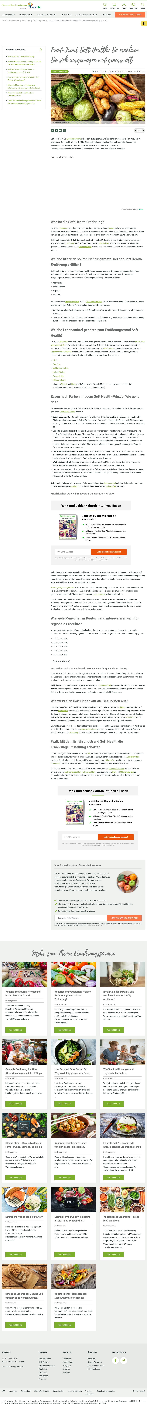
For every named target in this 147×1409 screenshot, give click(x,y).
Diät (88, 753)
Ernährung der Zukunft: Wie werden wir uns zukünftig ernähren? (118, 995)
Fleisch (64, 384)
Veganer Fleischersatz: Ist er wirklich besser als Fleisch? (70, 1144)
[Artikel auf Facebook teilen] (52, 130)
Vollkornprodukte (60, 368)
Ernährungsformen (40, 21)
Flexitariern (109, 348)
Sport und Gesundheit (86, 15)
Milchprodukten (127, 772)
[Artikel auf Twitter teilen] (56, 130)
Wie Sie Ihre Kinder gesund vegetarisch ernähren (118, 1071)
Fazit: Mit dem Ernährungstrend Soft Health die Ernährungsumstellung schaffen (24, 102)
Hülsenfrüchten (88, 772)
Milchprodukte (59, 380)
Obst (55, 360)
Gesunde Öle (58, 376)
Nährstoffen (111, 486)
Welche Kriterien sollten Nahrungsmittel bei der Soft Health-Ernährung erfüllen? (24, 63)
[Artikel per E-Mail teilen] (60, 130)
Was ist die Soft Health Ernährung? (21, 57)
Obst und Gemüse (94, 302)
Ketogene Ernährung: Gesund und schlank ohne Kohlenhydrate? (24, 1295)
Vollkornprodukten (73, 772)
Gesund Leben (8, 15)
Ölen (114, 772)
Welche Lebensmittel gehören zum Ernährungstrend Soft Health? (21, 70)
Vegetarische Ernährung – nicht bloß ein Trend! (121, 1218)
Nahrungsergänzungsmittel (62, 587)
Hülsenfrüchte (59, 372)
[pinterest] (123, 1360)
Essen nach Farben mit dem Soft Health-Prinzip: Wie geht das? (23, 78)
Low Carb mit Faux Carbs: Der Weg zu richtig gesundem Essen (72, 1071)
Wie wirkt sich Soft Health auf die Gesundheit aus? (21, 94)
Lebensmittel (110, 483)
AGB (3, 1391)
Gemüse (56, 364)
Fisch (73, 384)
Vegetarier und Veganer (61, 352)
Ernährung (66, 15)
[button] (144, 23)
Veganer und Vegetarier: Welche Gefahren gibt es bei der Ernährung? (72, 995)
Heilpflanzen (25, 15)
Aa (139, 130)
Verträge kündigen (75, 1391)
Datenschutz (26, 1391)
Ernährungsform (74, 139)
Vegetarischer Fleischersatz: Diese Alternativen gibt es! (70, 1295)
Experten (106, 15)
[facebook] (115, 1360)
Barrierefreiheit (58, 1391)
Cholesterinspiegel (88, 729)
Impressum (13, 1391)
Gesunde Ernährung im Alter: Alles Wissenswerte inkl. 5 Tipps (23, 1071)
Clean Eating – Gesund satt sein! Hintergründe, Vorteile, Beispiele (23, 1144)
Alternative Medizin (46, 15)
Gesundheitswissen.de (10, 21)
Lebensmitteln (85, 247)
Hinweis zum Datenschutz (95, 925)
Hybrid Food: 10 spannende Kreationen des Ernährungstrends (122, 1144)
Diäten (111, 228)
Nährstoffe (63, 711)
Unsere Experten (95, 1362)
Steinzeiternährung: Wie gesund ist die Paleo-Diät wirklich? (72, 1218)
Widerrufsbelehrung (41, 1391)
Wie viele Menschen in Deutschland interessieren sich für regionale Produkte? (24, 86)
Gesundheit (104, 243)
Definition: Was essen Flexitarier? (24, 1216)
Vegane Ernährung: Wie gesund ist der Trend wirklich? (23, 993)
